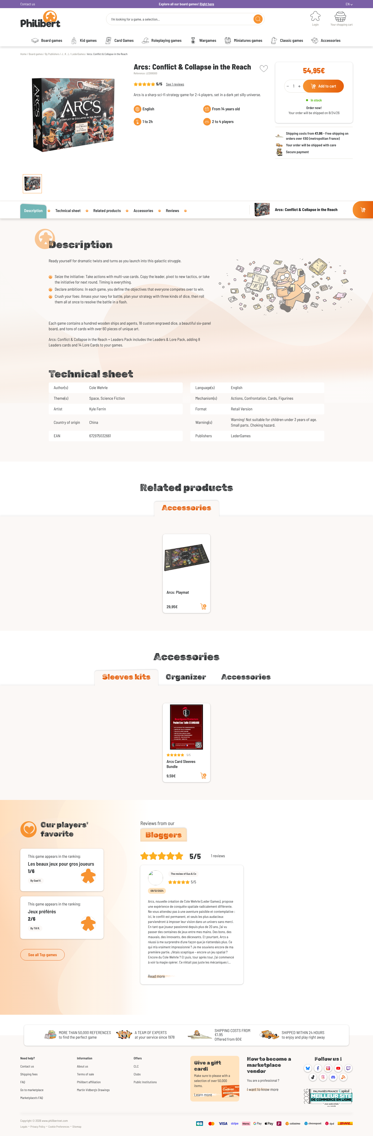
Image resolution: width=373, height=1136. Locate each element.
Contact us (27, 4)
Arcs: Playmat (178, 592)
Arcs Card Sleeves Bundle (181, 764)
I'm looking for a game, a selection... (135, 19)
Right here (207, 4)
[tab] (186, 508)
